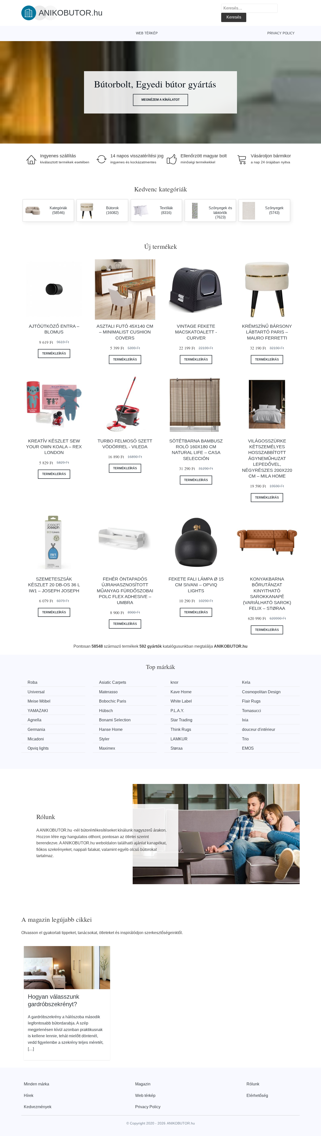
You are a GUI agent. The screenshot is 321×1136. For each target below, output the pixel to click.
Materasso (108, 692)
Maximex (107, 748)
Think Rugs (181, 729)
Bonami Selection (115, 720)
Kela (246, 682)
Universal (36, 692)
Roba (32, 682)
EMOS (248, 748)
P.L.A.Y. (177, 711)
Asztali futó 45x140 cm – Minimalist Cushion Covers (125, 332)
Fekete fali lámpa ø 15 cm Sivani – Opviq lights (196, 585)
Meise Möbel (39, 701)
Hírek (28, 1095)
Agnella (34, 720)
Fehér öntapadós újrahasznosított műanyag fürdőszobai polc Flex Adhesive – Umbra (125, 591)
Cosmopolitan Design (261, 692)
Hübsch (106, 711)
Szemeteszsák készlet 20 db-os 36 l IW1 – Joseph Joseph (54, 585)
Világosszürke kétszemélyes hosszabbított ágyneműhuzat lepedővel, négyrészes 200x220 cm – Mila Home (267, 458)
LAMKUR (179, 739)
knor (174, 682)
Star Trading (181, 720)
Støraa (177, 748)
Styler (104, 739)
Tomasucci (251, 711)
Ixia (245, 720)
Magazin (142, 1084)
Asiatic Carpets (112, 682)
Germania (36, 729)
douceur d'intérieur (258, 729)
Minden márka (36, 1084)
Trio (245, 739)
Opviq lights (38, 748)
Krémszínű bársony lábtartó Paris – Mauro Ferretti (267, 332)
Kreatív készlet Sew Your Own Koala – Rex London (54, 446)
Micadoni (36, 739)
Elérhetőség (257, 1095)
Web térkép (147, 33)
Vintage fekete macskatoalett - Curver (196, 332)
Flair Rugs (251, 701)
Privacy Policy (281, 33)
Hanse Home (111, 729)
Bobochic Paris (112, 701)
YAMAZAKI (38, 711)
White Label (181, 701)
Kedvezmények (37, 1107)
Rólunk (253, 1084)
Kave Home (181, 692)
